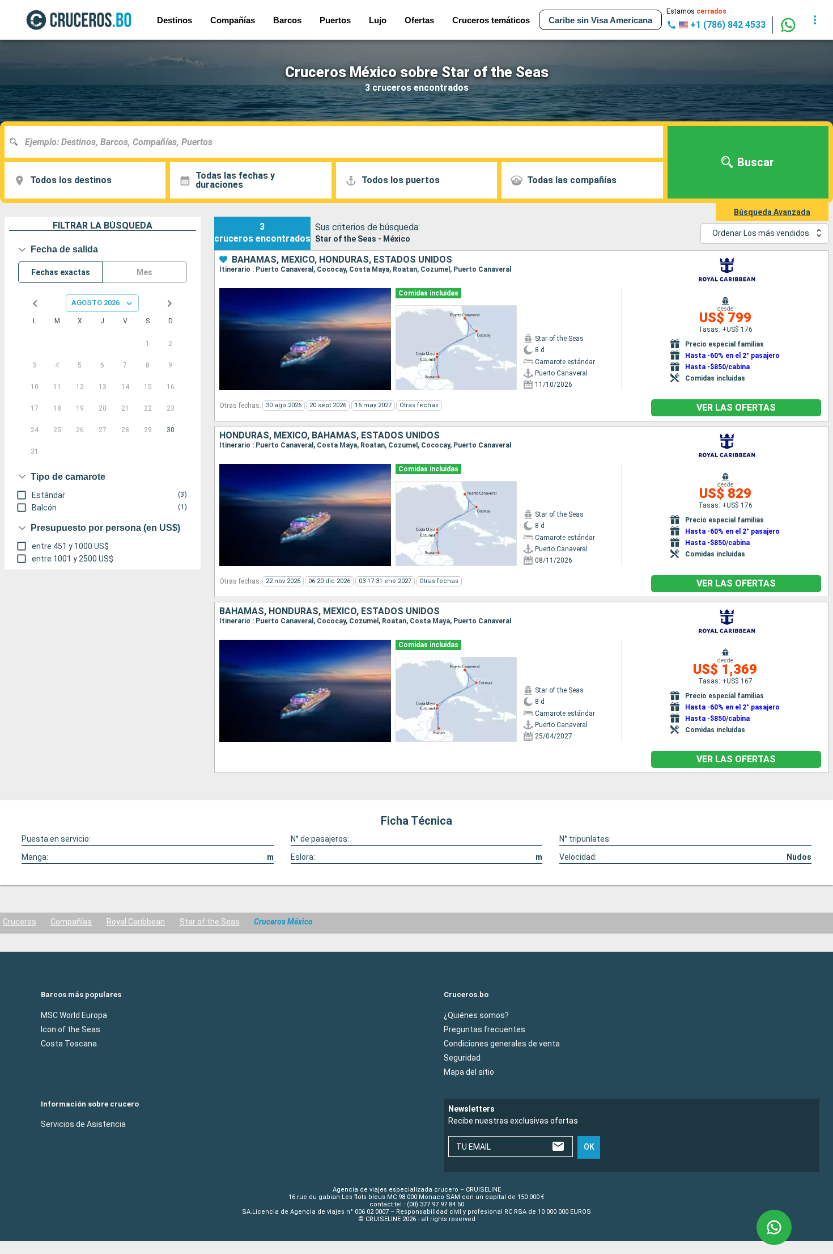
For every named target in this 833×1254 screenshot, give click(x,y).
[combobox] (338, 142)
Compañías (71, 921)
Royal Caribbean (136, 921)
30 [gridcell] (171, 430)
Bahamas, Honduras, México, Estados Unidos (329, 611)
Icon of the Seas (70, 1028)
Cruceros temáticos (491, 20)
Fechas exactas (60, 272)
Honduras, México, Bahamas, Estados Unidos (329, 435)
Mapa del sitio (469, 1071)
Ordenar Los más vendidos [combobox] (760, 233)
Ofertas (419, 20)
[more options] (815, 20)
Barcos (287, 20)
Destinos (174, 20)
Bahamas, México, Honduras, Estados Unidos (342, 259)
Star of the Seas (210, 921)
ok (589, 1146)
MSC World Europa (74, 1014)
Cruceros (19, 921)
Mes (144, 272)
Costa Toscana (69, 1043)
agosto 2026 (95, 302)
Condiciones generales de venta (502, 1043)
